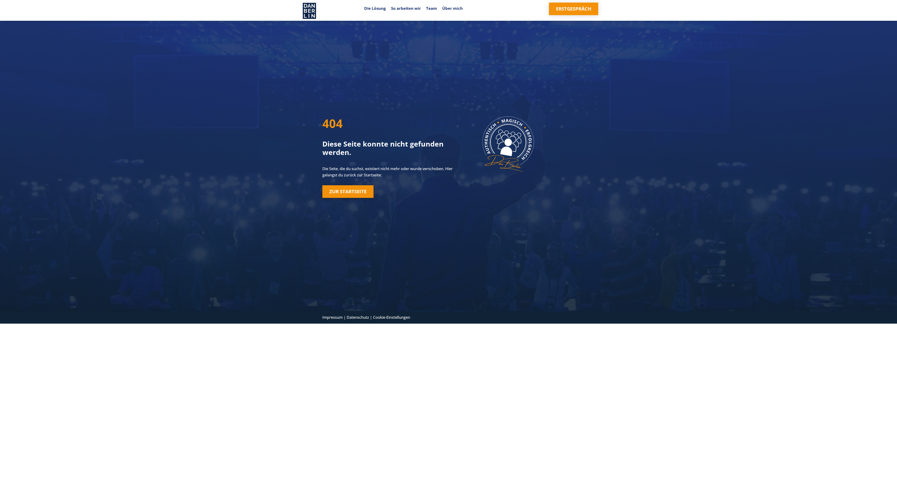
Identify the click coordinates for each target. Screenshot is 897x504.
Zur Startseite (348, 191)
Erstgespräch (573, 9)
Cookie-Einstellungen (391, 317)
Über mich (452, 9)
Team (431, 9)
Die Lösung (375, 9)
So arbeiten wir (406, 9)
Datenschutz (358, 317)
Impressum (332, 317)
